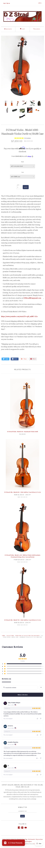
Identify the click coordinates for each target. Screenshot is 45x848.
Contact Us (13, 839)
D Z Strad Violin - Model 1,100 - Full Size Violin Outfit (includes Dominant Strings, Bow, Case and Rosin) (22, 556)
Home (3, 635)
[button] (22, 138)
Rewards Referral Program (25, 841)
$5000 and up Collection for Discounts (27, 635)
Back (22, 162)
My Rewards (31, 839)
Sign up (8, 3)
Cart (23, 29)
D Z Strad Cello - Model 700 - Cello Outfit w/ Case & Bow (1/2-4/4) (22, 620)
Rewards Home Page (22, 839)
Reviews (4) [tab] (6, 679)
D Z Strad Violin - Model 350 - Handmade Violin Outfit (22, 431)
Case (22, 172)
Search (8, 839)
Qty (18, 185)
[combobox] (41, 687)
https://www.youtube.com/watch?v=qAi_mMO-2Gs (19, 316)
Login (4, 3)
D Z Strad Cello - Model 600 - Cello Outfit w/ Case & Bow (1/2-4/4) (22, 492)
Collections (10, 635)
